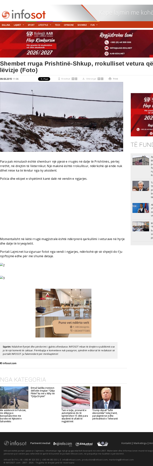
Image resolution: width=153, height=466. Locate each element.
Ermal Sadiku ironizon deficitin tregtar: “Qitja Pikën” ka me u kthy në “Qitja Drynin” (43, 392)
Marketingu (140, 443)
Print (113, 78)
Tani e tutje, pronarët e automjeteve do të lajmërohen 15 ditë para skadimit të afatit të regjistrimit (75, 416)
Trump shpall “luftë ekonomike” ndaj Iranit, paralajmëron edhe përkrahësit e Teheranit (105, 414)
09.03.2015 (6, 78)
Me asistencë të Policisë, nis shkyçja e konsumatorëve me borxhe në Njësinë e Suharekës (13, 416)
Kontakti (126, 443)
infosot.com (23, 14)
